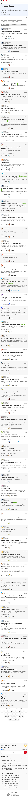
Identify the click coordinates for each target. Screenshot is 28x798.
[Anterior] (2, 711)
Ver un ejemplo (24, 749)
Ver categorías (3, 14)
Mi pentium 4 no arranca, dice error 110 (11, 540)
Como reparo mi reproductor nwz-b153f (11, 596)
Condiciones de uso (14, 791)
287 (19, 711)
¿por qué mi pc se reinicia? (8, 683)
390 (8, 716)
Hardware (10, 3)
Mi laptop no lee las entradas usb (10, 379)
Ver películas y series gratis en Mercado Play (11, 781)
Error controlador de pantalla (9, 669)
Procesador (8, 21)
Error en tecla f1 (5, 366)
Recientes (5, 24)
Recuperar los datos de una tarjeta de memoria (13, 188)
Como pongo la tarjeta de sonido (9, 392)
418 (14, 716)
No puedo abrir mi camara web (9, 434)
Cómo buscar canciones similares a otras (10, 777)
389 (6, 716)
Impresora (10, 20)
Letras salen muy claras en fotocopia (11, 297)
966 (15, 719)
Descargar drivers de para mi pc (9, 71)
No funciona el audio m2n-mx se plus (11, 243)
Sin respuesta (14, 24)
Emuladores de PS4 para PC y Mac (9, 779)
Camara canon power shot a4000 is (10, 31)
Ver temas (8, 14)
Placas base (19, 20)
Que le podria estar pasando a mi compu (12, 352)
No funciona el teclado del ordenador (11, 311)
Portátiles (3, 21)
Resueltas (24, 24)
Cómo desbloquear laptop (8, 529)
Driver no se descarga (7, 231)
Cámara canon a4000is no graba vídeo (11, 45)
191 (16, 711)
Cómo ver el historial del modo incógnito (10, 775)
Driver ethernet (5, 162)
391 (11, 716)
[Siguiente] (26, 711)
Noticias (3, 749)
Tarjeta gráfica (15, 21)
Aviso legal (16, 792)
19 (8, 711)
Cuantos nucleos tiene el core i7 (9, 176)
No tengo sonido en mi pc (7, 57)
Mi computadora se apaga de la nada (11, 203)
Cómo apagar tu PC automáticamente (10, 783)
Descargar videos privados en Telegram (10, 787)
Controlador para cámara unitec (9, 477)
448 (16, 716)
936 (12, 719)
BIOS (2, 20)
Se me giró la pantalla (7, 502)
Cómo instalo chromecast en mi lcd (10, 324)
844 (10, 719)
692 (22, 716)
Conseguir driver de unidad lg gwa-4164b (12, 134)
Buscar (24, 17)
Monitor (14, 20)
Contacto (11, 792)
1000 (18, 719)
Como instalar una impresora (9, 257)
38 (11, 711)
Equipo (8, 791)
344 (22, 711)
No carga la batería (6, 488)
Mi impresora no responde (8, 108)
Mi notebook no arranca (7, 448)
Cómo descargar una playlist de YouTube (10, 785)
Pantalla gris (4, 268)
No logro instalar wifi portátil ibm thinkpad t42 (13, 582)
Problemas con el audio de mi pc (9, 609)
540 (19, 716)
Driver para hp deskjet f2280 (8, 84)
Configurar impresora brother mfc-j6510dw (12, 405)
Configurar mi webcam (7, 516)
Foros (5, 3)
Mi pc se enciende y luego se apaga (10, 94)
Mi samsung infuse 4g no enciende (10, 554)
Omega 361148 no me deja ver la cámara (12, 217)
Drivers (5, 20)
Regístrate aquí (4, 791)
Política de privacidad (23, 791)
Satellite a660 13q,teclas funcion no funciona (13, 338)
